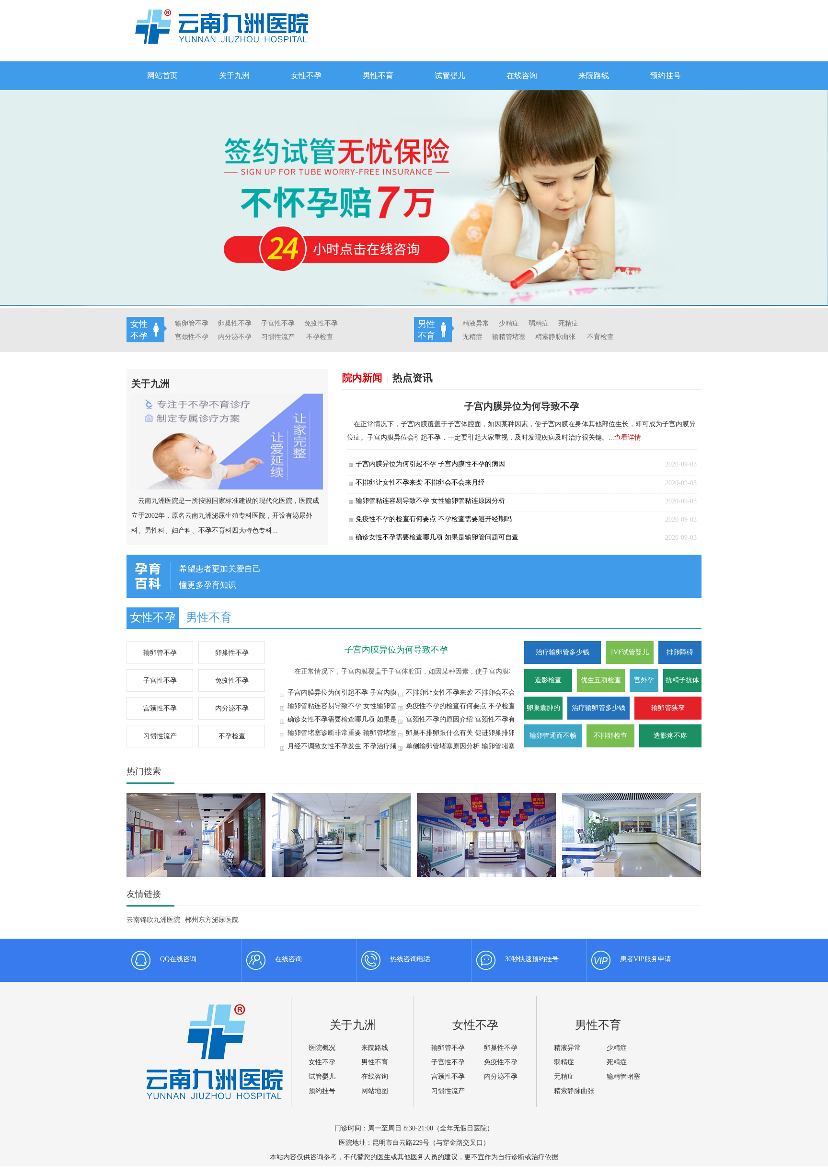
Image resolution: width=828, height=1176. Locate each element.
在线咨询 (521, 75)
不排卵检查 (610, 735)
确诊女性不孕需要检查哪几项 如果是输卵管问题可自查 (437, 537)
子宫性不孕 (278, 323)
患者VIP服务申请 (645, 959)
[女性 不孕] (347, 320)
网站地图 (374, 1090)
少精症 (509, 323)
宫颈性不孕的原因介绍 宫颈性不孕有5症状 (469, 719)
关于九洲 (234, 75)
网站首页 (162, 75)
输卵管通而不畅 (552, 735)
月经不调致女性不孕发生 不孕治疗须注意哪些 (356, 746)
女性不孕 (306, 75)
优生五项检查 (601, 680)
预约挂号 (665, 75)
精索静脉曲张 (555, 336)
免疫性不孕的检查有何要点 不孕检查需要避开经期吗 (434, 519)
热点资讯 (412, 378)
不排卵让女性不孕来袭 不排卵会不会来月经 (420, 482)
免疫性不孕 (321, 323)
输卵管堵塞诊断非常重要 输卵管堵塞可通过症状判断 (366, 732)
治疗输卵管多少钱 (562, 652)
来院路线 (593, 75)
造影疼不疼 (670, 735)
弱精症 (539, 323)
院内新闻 (364, 378)
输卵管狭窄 (668, 707)
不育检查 (600, 336)
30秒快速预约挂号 (532, 959)
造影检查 (548, 680)
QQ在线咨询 (178, 959)
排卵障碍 (680, 652)
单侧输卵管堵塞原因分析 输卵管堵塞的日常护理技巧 (484, 746)
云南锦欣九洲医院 (153, 919)
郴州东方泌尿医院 (212, 919)
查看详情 (627, 437)
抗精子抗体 (682, 680)
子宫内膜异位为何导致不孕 (396, 649)
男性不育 (378, 75)
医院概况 (322, 1047)
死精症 (568, 323)
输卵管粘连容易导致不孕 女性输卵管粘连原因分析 (430, 500)
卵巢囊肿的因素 (543, 712)
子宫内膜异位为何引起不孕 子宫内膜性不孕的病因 (430, 463)
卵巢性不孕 (235, 323)
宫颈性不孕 (191, 336)
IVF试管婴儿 (630, 652)
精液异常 (475, 323)
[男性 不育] (623, 320)
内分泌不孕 (235, 336)
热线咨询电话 (410, 959)
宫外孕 (644, 680)
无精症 (472, 336)
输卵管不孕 (191, 323)
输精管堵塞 (509, 336)
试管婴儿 (450, 75)
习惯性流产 (278, 336)
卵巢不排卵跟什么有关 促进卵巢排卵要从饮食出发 (480, 732)
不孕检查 (319, 336)
